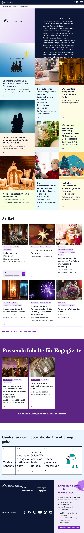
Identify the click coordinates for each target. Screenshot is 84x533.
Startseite (8, 6)
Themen (15, 6)
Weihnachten (24, 6)
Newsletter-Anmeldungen (69, 527)
